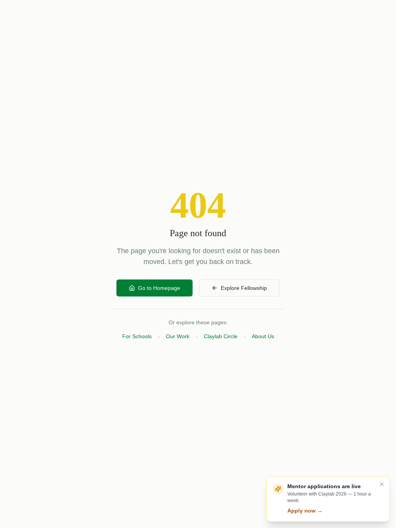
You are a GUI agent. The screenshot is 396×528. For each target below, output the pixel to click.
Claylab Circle (220, 336)
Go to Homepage (159, 288)
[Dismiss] (381, 484)
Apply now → (305, 511)
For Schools (137, 336)
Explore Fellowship (244, 288)
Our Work (177, 336)
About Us (263, 336)
